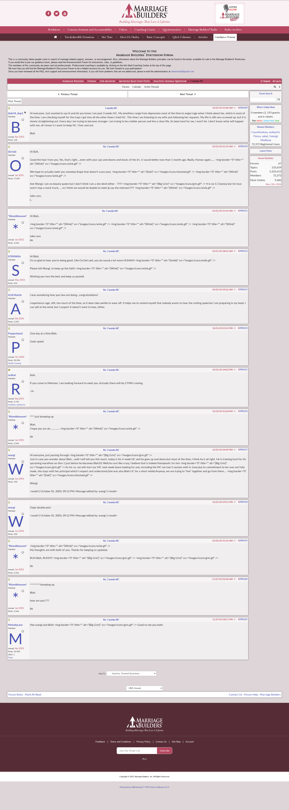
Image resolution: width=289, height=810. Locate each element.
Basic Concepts (156, 37)
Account (190, 741)
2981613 (243, 289)
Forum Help (251, 694)
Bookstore (54, 29)
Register (266, 81)
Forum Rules (15, 694)
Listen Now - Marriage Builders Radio (230, 13)
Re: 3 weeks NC (111, 146)
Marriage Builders (73, 81)
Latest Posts (266, 150)
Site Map (176, 741)
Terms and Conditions (120, 741)
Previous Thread (68, 94)
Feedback (100, 741)
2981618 (243, 502)
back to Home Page (144, 10)
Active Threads (151, 86)
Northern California (16, 404)
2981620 (243, 579)
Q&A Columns (181, 37)
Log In (278, 81)
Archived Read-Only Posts (134, 81)
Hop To (102, 673)
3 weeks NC (111, 108)
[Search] (274, 87)
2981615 (243, 369)
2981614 (243, 328)
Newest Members (265, 127)
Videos (123, 29)
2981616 (243, 411)
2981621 (243, 619)
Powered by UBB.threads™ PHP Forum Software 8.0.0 (144, 787)
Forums (91, 81)
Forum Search (265, 93)
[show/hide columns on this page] (279, 86)
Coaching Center (144, 29)
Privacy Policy (143, 741)
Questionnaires (172, 29)
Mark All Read (33, 694)
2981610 (243, 146)
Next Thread (187, 94)
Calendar (136, 86)
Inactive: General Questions (170, 81)
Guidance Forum (225, 37)
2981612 (243, 251)
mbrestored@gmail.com (182, 71)
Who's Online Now (266, 107)
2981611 (243, 210)
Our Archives (107, 81)
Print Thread (14, 101)
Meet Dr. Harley (129, 37)
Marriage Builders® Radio (202, 29)
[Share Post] (234, 108)
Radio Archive (233, 29)
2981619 (243, 540)
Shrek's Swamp (14, 363)
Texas (10, 657)
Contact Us (235, 694)
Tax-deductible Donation (79, 37)
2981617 (243, 449)
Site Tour (107, 37)
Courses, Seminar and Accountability (90, 29)
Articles (203, 37)
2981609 (243, 107)
